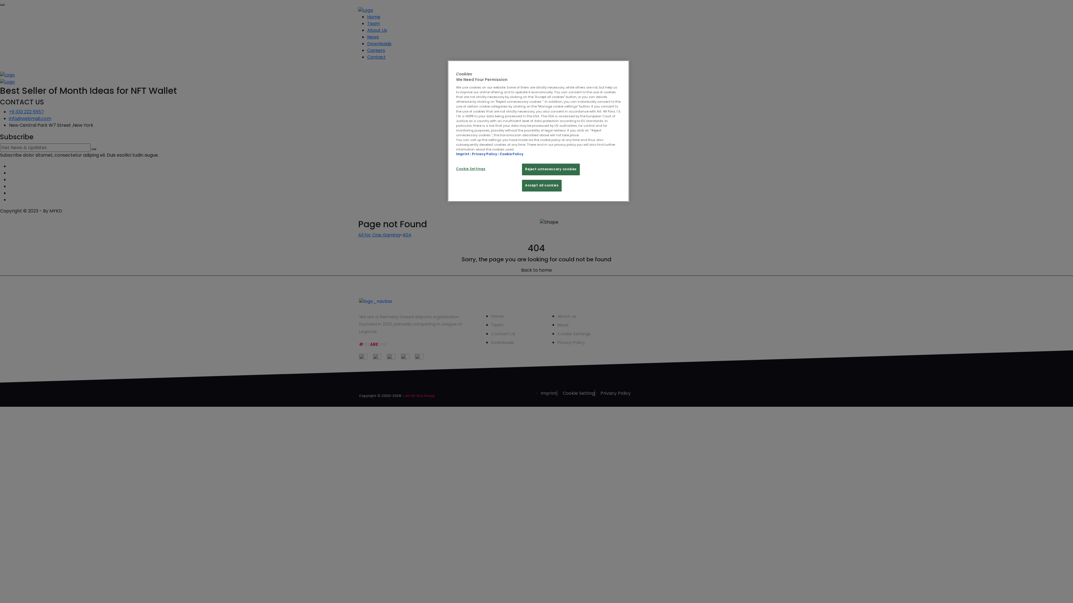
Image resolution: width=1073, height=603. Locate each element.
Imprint (462, 154)
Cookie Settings (471, 169)
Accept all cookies (542, 185)
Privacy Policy (484, 154)
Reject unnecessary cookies (551, 169)
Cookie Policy (511, 154)
